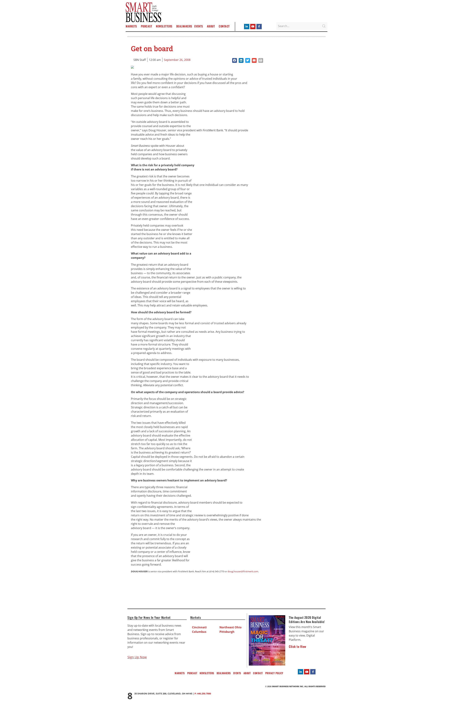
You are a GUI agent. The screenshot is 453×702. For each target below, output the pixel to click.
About (211, 26)
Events (198, 26)
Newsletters (164, 26)
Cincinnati (199, 627)
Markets (131, 26)
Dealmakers (184, 26)
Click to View (297, 646)
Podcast (146, 26)
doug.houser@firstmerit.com (243, 571)
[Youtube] (253, 26)
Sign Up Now (137, 657)
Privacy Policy (274, 673)
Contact (224, 26)
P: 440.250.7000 (202, 693)
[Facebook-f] (259, 26)
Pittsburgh (226, 632)
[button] (234, 60)
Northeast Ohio (230, 627)
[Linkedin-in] (246, 26)
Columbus (199, 632)
